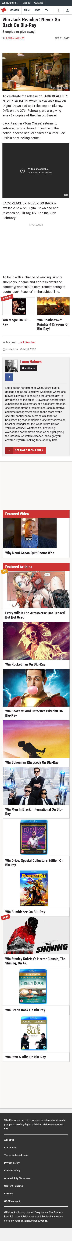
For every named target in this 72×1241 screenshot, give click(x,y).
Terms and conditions (16, 1155)
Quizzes (38, 2)
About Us (9, 1139)
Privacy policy (12, 1162)
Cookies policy (12, 1170)
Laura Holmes (15, 38)
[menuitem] (10, 3)
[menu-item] (14, 10)
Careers (8, 1193)
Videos (26, 2)
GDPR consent (12, 1201)
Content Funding (13, 1185)
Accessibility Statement (17, 1178)
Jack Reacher (27, 342)
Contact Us (10, 1147)
